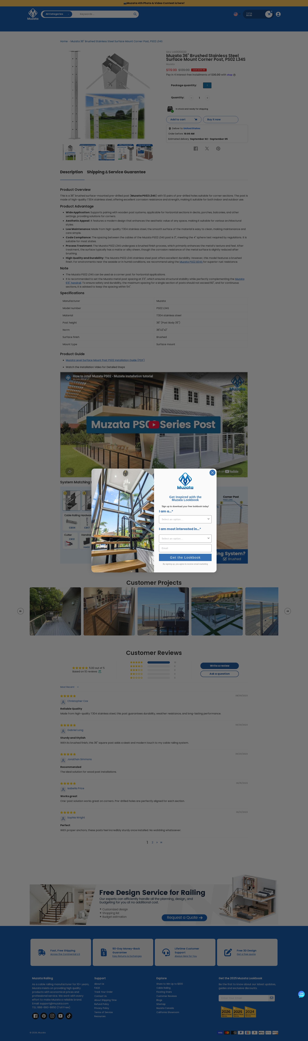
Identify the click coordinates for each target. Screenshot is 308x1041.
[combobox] (184, 519)
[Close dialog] (212, 472)
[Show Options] (208, 519)
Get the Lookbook (185, 557)
